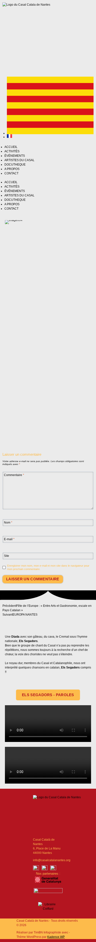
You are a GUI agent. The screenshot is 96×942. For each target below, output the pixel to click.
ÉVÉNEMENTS (14, 155)
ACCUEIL (10, 147)
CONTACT (11, 173)
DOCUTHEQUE (15, 164)
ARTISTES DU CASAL (19, 160)
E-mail (9, 539)
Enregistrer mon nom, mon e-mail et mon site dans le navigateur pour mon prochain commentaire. (48, 567)
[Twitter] (35, 62)
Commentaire (14, 475)
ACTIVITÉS (11, 151)
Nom (8, 522)
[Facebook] (36, 868)
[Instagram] (22, 62)
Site (6, 556)
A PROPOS (11, 169)
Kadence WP (56, 937)
